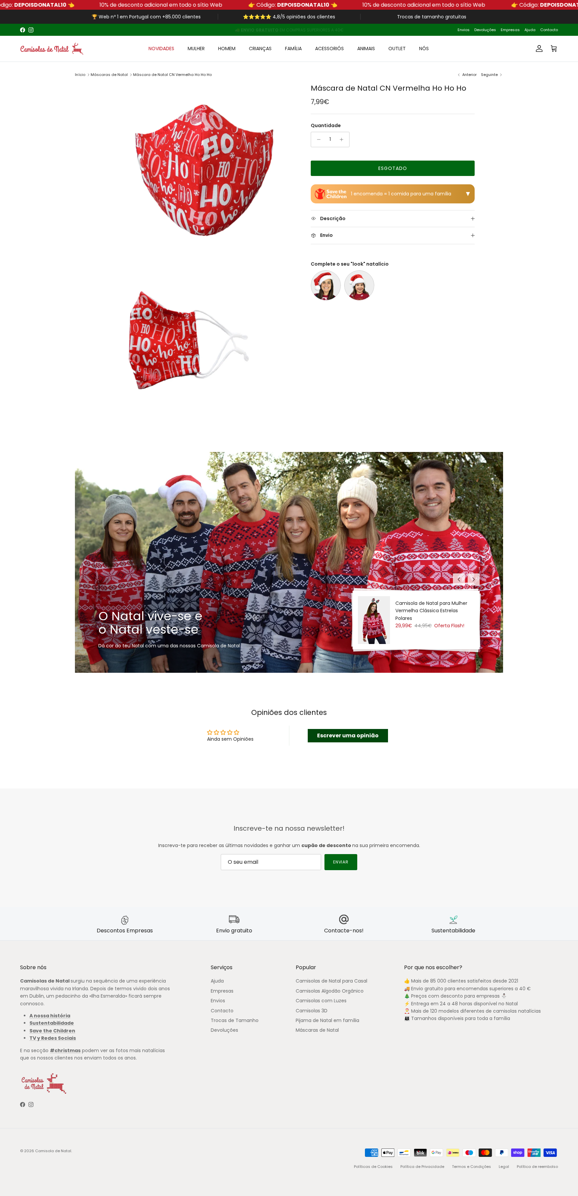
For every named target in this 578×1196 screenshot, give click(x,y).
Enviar (341, 862)
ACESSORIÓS (329, 48)
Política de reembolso (537, 1166)
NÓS (424, 48)
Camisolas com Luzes (321, 1000)
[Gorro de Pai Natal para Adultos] (326, 285)
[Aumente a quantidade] (343, 139)
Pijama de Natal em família (327, 1020)
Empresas (510, 29)
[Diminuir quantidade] (317, 139)
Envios (464, 29)
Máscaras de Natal (109, 74)
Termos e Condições (471, 1166)
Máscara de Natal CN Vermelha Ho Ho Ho (172, 74)
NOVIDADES (161, 48)
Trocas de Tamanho (235, 1020)
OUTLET (397, 48)
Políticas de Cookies (373, 1166)
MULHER (196, 48)
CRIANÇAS (260, 48)
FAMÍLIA (293, 48)
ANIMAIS (366, 48)
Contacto (549, 29)
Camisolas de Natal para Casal (331, 981)
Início (80, 74)
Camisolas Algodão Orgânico (330, 991)
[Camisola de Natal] (52, 48)
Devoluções (485, 29)
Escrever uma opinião (348, 735)
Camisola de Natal (53, 1151)
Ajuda (530, 29)
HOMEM (226, 48)
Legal (504, 1166)
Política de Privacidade (422, 1166)
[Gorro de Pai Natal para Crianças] (359, 285)
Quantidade (326, 125)
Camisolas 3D (311, 1010)
